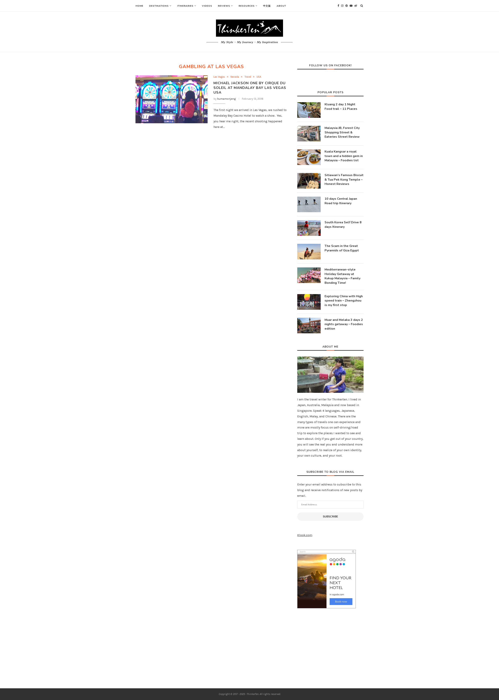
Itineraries (185, 5)
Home (139, 5)
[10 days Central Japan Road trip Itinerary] (309, 204)
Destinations (159, 5)
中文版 (267, 5)
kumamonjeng (226, 98)
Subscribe (330, 516)
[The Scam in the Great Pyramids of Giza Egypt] (309, 251)
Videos (207, 5)
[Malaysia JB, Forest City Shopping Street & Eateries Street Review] (309, 133)
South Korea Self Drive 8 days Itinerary (343, 224)
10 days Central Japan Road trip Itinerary (341, 201)
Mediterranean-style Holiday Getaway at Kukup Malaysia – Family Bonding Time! (342, 276)
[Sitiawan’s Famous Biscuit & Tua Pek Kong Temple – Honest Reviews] (309, 181)
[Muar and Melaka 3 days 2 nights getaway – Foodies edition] (309, 325)
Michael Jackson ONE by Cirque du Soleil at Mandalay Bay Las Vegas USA (249, 88)
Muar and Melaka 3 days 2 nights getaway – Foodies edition (344, 324)
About (281, 5)
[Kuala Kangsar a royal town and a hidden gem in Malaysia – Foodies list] (309, 157)
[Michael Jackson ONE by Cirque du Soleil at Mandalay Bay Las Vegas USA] (171, 99)
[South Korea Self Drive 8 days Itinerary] (309, 228)
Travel (247, 76)
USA (259, 76)
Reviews (224, 5)
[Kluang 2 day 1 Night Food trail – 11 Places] (309, 110)
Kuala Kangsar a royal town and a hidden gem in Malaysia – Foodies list (344, 155)
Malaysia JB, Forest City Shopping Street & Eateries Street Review (342, 132)
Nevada (234, 76)
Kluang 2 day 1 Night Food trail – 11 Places (341, 106)
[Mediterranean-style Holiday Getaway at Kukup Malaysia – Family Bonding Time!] (309, 275)
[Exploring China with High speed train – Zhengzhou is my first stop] (309, 302)
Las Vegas (219, 76)
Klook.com (304, 535)
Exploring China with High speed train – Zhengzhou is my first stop (344, 300)
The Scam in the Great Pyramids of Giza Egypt (342, 248)
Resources (247, 5)
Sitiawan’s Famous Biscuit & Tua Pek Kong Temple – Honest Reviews (344, 179)
